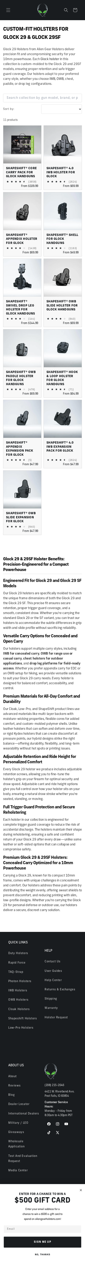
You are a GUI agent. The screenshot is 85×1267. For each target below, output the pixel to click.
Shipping (51, 998)
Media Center (18, 1170)
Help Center (53, 980)
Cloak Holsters (19, 1009)
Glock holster (49, 59)
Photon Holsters (19, 981)
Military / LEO (18, 1123)
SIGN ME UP (42, 1242)
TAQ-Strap (15, 972)
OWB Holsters (18, 999)
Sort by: (8, 109)
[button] (8, 10)
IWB (52, 79)
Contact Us (52, 961)
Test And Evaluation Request (22, 1159)
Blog (11, 1095)
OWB (60, 79)
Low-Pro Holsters (20, 1027)
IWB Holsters (17, 990)
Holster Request (56, 1017)
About (12, 1076)
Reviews (14, 1085)
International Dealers (23, 1113)
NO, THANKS (42, 1255)
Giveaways (16, 1132)
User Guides (53, 971)
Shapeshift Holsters (22, 1018)
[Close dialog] (81, 1190)
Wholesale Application (16, 1144)
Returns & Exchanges (60, 989)
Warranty (51, 1008)
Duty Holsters (18, 953)
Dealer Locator (18, 1104)
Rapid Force (17, 962)
